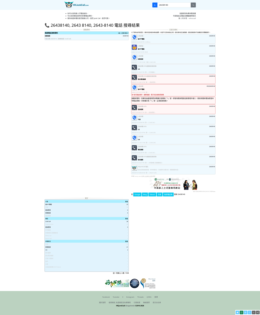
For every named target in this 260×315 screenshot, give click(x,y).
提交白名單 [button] (157, 302)
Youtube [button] (116, 297)
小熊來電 (184, 18)
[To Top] (130, 292)
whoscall (192, 18)
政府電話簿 (168, 194)
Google (137, 194)
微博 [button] (156, 297)
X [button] (122, 297)
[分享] (258, 312)
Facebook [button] (106, 297)
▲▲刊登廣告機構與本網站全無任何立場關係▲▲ (204, 191)
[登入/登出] (254, 312)
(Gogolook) (130, 306)
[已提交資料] (245, 312)
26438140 (125, 36)
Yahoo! (152, 194)
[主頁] (237, 312)
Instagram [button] (130, 297)
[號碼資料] (241, 312)
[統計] (249, 312)
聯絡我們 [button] (146, 302)
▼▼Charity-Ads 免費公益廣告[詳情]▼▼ (143, 176)
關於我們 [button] (102, 302)
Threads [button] (140, 297)
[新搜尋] (154, 5)
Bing (145, 194)
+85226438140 (210, 86)
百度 (159, 194)
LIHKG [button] (149, 297)
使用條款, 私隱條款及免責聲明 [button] (120, 302)
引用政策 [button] (137, 302)
